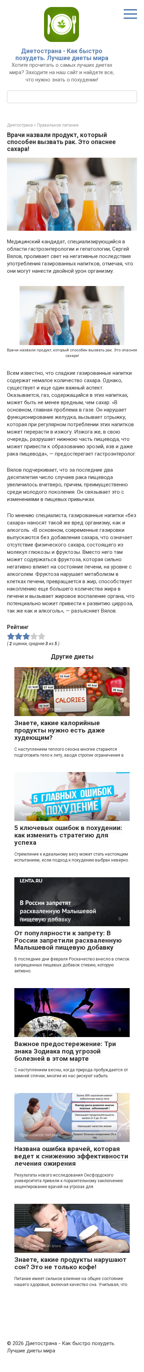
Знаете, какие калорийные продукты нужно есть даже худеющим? (59, 730)
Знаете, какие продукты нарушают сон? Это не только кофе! (70, 1263)
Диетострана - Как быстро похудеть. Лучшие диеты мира (61, 54)
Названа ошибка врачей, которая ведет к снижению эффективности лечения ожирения (71, 1156)
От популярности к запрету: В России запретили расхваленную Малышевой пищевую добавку (68, 940)
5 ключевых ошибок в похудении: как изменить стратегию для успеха (68, 835)
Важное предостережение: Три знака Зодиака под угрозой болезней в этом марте (65, 1051)
